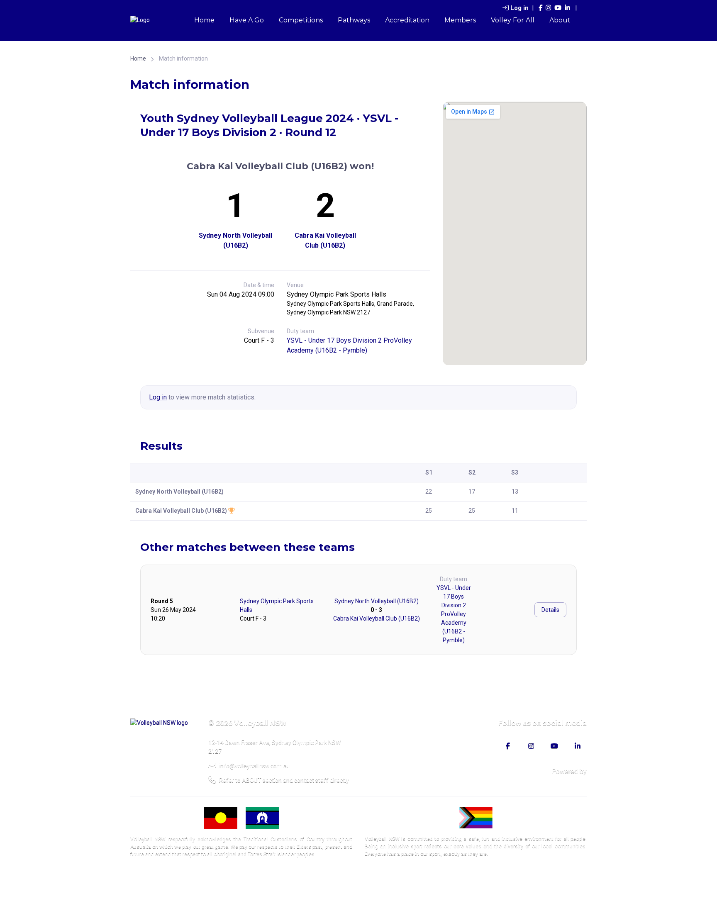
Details (550, 609)
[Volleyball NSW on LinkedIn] (567, 8)
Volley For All (512, 20)
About (560, 20)
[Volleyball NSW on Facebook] (540, 8)
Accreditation (407, 20)
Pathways (354, 20)
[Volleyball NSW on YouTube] (557, 8)
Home (204, 20)
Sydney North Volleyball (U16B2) (235, 240)
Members (460, 20)
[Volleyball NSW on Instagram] (548, 8)
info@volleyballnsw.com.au (254, 765)
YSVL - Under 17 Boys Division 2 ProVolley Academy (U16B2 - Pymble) (454, 613)
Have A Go (246, 20)
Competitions (301, 20)
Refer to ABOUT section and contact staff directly (284, 780)
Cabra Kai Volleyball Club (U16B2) (325, 240)
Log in (519, 8)
